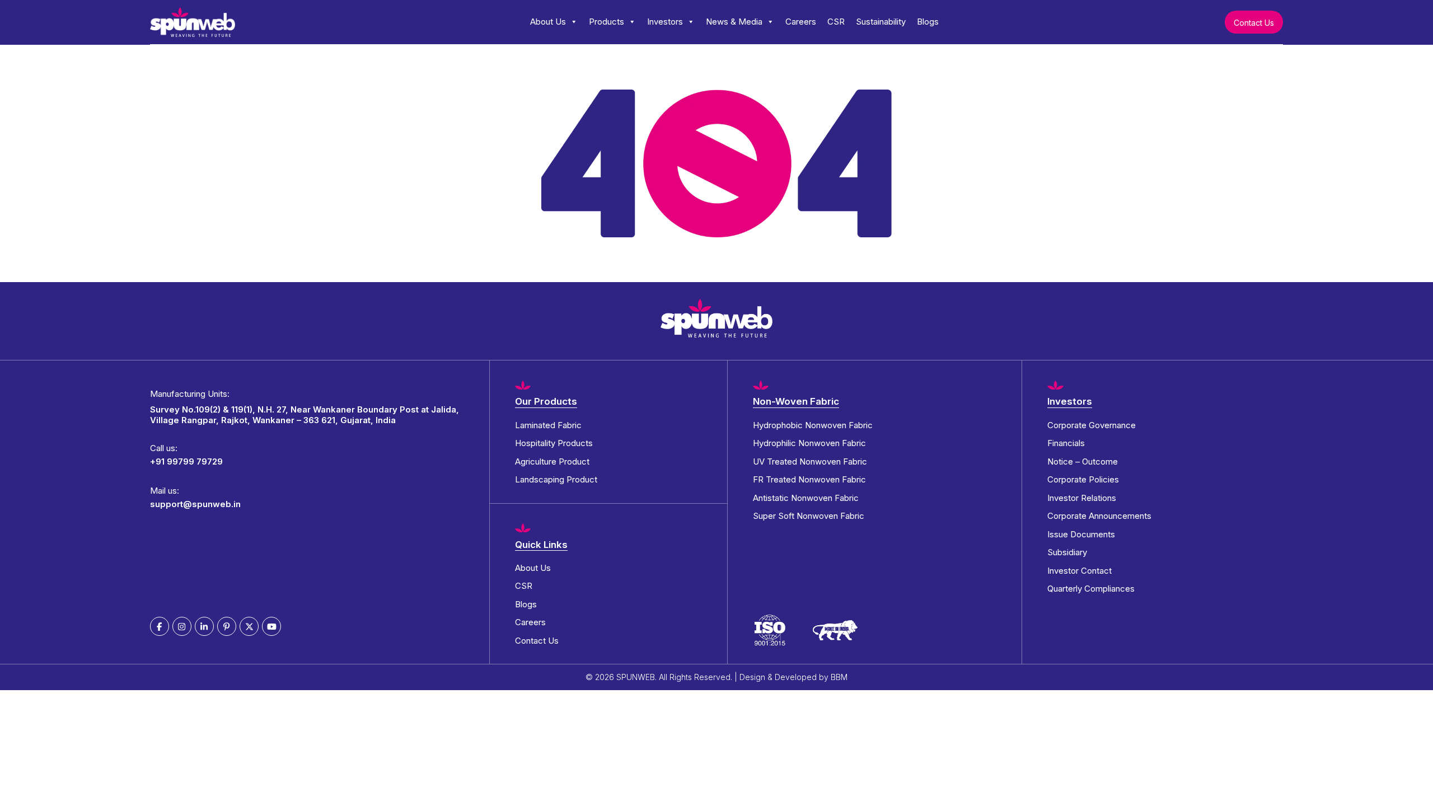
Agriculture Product (552, 461)
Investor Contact (1079, 570)
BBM (839, 677)
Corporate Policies (1083, 479)
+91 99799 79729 (186, 461)
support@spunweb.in (195, 504)
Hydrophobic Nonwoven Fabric (813, 425)
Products (606, 21)
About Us (548, 21)
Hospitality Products (554, 443)
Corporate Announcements (1099, 515)
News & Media (734, 21)
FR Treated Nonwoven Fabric (809, 479)
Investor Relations (1081, 498)
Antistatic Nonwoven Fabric (806, 498)
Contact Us (1254, 22)
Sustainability (881, 21)
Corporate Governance (1091, 425)
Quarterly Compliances (1091, 588)
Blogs (928, 21)
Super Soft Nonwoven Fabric (808, 515)
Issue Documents (1081, 534)
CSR (836, 21)
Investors (665, 21)
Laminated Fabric (548, 425)
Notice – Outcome (1082, 461)
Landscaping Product (556, 479)
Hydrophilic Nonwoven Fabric (809, 443)
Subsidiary (1067, 552)
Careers (800, 21)
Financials (1066, 443)
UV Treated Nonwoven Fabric (810, 461)
